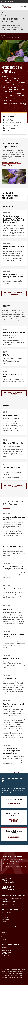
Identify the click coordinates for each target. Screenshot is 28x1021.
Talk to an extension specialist (14, 820)
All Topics (4, 35)
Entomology (22, 103)
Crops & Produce (9, 130)
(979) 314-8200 (10, 905)
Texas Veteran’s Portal (21, 973)
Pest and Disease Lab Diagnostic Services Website (11, 164)
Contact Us (4, 917)
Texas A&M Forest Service (10, 864)
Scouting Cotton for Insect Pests (13, 546)
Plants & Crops (8, 120)
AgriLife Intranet (6, 912)
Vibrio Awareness (8, 609)
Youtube (3, 939)
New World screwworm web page (13, 29)
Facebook (4, 930)
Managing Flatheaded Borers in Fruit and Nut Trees (13, 247)
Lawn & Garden (9, 128)
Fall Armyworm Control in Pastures (13, 589)
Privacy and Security (18, 965)
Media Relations (5, 919)
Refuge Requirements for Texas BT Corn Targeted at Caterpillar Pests (13, 275)
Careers (3, 915)
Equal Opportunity (7, 975)
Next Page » (17, 772)
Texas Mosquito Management (11, 467)
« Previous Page (6, 772)
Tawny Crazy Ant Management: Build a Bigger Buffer (13, 705)
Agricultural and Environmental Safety (14, 332)
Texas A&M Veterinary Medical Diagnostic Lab (14, 867)
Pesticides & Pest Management (10, 37)
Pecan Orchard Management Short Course (13, 375)
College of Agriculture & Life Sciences (13, 870)
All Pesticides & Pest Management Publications (14, 293)
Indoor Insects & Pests (11, 125)
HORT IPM (6, 355)
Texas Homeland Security (7, 973)
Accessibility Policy (5, 967)
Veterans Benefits (16, 969)
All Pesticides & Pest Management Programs (14, 393)
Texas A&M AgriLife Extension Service (13, 859)
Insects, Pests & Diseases (12, 122)
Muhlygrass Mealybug (9, 678)
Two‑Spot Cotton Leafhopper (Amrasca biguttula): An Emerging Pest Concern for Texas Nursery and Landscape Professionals (13, 219)
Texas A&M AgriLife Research (11, 862)
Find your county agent (14, 803)
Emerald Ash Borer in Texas (11, 658)
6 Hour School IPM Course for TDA (13, 443)
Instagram (4, 932)
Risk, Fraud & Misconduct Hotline (15, 971)
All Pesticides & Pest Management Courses (14, 486)
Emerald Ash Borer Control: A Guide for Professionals (13, 635)
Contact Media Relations (14, 837)
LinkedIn (3, 934)
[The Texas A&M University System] (6, 953)
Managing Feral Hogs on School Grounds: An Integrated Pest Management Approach (12, 750)
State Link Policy (16, 967)
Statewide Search (5, 969)
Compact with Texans (6, 965)
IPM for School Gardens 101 (11, 415)
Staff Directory (5, 922)
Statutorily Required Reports (16, 977)
